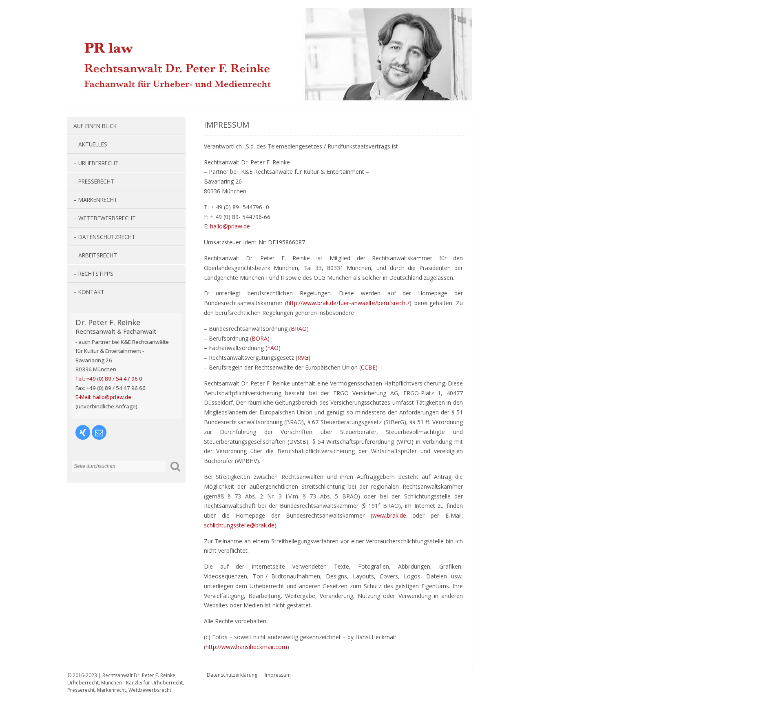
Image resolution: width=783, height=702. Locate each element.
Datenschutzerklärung (232, 674)
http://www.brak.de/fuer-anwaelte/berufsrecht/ (348, 303)
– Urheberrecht (96, 163)
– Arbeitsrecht (95, 255)
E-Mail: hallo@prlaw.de (103, 397)
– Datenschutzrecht (104, 237)
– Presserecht (93, 181)
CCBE (368, 367)
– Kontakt (88, 292)
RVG (302, 357)
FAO (273, 348)
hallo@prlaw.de (230, 226)
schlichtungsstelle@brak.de (239, 525)
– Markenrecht (95, 200)
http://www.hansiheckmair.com (246, 647)
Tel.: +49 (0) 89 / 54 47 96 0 (108, 378)
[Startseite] (269, 98)
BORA (260, 338)
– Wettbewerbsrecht (104, 218)
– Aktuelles (90, 144)
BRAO (299, 328)
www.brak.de (389, 515)
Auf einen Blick (95, 126)
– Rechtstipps (93, 273)
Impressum (278, 674)
